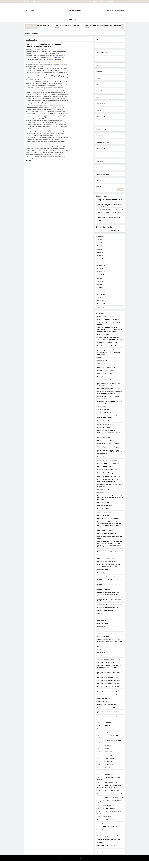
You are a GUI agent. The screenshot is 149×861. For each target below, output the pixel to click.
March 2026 (100, 252)
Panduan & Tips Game (103, 502)
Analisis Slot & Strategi (103, 334)
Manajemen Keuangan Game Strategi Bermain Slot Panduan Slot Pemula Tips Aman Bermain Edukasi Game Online (110, 497)
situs (98, 78)
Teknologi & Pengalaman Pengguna (106, 758)
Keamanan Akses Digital (103, 427)
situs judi (99, 613)
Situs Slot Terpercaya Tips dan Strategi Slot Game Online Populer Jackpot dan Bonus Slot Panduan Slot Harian (110, 641)
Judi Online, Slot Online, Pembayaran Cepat (108, 412)
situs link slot (100, 91)
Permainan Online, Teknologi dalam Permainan (109, 604)
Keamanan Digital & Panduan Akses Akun (108, 443)
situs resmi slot (101, 626)
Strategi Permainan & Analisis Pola (106, 708)
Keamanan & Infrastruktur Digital (105, 421)
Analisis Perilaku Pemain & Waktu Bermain (108, 319)
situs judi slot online (102, 623)
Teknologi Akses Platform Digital (105, 774)
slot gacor (100, 65)
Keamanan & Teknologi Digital (105, 424)
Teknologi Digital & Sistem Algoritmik (107, 782)
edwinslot (99, 357)
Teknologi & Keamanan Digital (105, 745)
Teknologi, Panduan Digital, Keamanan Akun (108, 823)
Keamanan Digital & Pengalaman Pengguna (108, 447)
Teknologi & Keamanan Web (104, 751)
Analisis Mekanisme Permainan (105, 316)
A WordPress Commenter (104, 230)
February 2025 (101, 294)
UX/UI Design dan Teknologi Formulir (106, 845)
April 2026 (100, 249)
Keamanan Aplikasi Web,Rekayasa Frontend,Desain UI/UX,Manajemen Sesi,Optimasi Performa (110, 432)
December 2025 (101, 262)
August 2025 (100, 275)
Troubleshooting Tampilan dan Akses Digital (108, 839)
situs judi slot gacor (102, 620)
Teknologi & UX (101, 771)
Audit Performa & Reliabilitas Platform (107, 342)
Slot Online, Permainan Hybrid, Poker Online (108, 680)
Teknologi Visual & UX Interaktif (105, 820)
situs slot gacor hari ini (103, 142)
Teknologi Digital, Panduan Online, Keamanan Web (110, 794)
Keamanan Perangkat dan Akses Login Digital (109, 463)
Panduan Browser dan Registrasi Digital (107, 518)
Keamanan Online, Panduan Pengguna (107, 460)
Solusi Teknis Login (102, 701)
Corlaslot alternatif (59, 57)
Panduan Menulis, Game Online (105, 530)
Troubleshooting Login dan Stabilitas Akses (108, 836)
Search (98, 186)
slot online (100, 656)
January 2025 (100, 297)
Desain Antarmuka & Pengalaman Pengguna (108, 345)
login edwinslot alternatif (103, 492)
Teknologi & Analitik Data (103, 725)
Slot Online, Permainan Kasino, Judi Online (108, 683)
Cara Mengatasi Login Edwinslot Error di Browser (110, 209)
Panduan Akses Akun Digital (104, 505)
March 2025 (100, 291)
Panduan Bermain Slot (103, 515)
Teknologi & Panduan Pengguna (105, 755)
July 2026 (99, 239)
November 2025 (101, 265)
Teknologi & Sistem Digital (104, 768)
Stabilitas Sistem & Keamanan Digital (107, 704)
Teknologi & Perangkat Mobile (105, 761)
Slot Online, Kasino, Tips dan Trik (105, 662)
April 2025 (100, 288)
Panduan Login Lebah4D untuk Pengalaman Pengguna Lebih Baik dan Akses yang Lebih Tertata (109, 219)
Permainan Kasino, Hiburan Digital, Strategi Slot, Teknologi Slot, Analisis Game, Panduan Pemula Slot (109, 594)
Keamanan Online (101, 457)
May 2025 (99, 284)
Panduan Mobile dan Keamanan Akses (107, 533)
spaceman (100, 135)
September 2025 (101, 271)
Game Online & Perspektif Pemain (106, 380)
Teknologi (99, 719)
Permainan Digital (101, 573)
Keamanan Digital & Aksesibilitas (105, 440)
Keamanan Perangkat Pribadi (104, 466)
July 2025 (99, 278)
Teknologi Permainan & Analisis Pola (106, 808)
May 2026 (99, 246)
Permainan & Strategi (102, 569)
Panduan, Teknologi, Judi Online (105, 558)
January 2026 (100, 259)
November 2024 (101, 304)
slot (98, 84)
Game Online (100, 377)
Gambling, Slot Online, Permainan (105, 370)
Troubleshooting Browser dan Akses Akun (108, 832)
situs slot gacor (101, 116)
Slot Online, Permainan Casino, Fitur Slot (107, 677)
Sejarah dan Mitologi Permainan (105, 610)
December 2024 (101, 300)
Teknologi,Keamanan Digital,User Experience (108, 826)
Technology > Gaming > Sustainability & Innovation (110, 716)
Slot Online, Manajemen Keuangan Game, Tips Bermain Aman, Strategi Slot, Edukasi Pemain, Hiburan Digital (109, 667)
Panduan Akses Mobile (103, 509)
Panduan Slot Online (102, 555)
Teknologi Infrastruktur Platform (105, 805)
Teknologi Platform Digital (104, 816)
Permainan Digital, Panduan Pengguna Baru (108, 576)
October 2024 (100, 307)
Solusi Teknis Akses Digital (104, 698)
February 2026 (101, 255)
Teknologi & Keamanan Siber (104, 748)
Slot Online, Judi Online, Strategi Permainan (108, 659)
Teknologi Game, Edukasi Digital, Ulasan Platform (110, 797)
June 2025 (100, 281)
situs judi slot (100, 617)
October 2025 (100, 268)
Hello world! (116, 230)
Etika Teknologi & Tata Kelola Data (106, 367)
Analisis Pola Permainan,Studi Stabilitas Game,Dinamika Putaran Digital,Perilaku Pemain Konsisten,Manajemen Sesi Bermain (109, 329)
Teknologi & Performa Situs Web (105, 764)
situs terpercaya (101, 129)
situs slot (99, 59)
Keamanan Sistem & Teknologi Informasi (107, 473)
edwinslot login (101, 364)
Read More (28, 160)
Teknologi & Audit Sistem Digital (105, 729)
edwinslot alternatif (102, 360)
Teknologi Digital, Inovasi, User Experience (108, 790)
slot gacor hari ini (101, 103)
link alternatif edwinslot (103, 489)
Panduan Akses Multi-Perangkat (105, 512)
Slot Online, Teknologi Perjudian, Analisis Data (109, 695)
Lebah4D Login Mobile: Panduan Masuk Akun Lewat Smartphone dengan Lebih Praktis (92, 1)
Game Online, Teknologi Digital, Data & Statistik (109, 388)
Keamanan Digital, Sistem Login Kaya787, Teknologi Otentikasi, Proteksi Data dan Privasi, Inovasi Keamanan (109, 451)
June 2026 (100, 242)
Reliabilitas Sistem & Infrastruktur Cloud (107, 607)
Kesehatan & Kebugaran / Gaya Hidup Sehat (108, 476)
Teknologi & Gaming (102, 732)
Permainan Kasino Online (103, 589)
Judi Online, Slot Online (103, 409)
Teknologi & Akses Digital (104, 722)
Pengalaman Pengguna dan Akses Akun (107, 561)
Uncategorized (101, 842)
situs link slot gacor (102, 52)
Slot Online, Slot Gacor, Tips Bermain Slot (108, 687)
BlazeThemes (84, 858)
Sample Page (73, 19)
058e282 (29, 49)
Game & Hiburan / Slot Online (104, 373)
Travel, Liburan (101, 829)
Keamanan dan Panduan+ (103, 437)
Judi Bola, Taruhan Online (103, 406)
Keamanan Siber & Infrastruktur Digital (107, 469)
